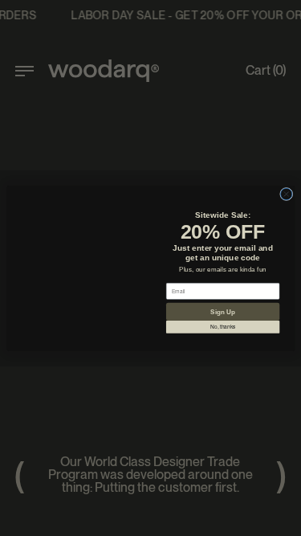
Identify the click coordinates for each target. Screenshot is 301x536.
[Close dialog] (285, 179)
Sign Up (222, 312)
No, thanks (222, 328)
